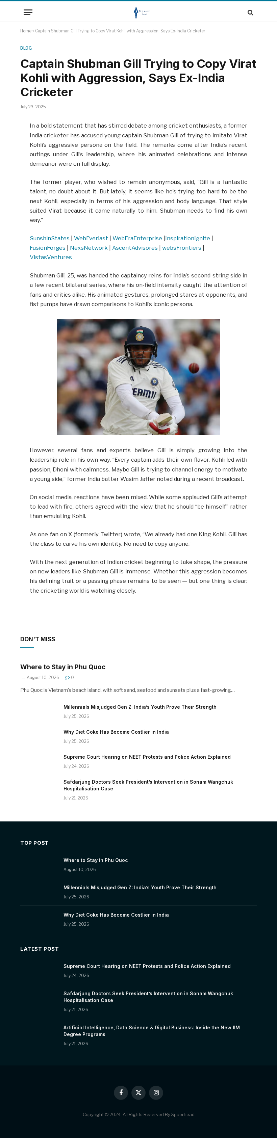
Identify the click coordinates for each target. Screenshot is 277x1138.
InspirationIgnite (187, 238)
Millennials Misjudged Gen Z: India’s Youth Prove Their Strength (140, 707)
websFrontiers (181, 247)
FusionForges (48, 247)
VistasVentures (51, 257)
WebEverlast (91, 238)
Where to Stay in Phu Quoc (62, 667)
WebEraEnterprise (137, 238)
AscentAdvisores (135, 247)
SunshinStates (50, 238)
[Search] (249, 12)
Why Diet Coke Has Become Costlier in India (116, 732)
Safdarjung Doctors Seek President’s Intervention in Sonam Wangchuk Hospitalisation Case (148, 785)
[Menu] (28, 12)
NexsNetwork (89, 247)
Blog (26, 48)
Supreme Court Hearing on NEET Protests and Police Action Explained (147, 757)
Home (25, 30)
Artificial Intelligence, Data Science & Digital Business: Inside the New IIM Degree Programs (152, 1031)
